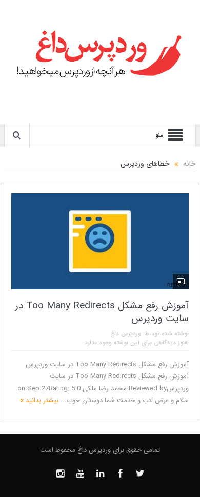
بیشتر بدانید (41, 400)
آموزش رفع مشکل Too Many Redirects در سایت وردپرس (102, 312)
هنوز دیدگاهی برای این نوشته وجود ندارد (137, 342)
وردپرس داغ (125, 334)
